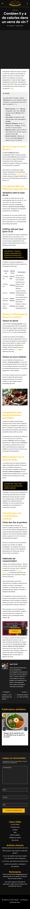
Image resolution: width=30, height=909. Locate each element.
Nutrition (15, 10)
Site (4, 805)
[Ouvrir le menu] (27, 3)
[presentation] (15, 721)
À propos (15, 830)
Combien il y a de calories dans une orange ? (7, 696)
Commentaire (7, 768)
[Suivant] (25, 729)
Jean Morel (11, 25)
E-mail (5, 797)
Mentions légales (15, 835)
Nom (5, 790)
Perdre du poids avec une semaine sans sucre (15, 848)
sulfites (17, 349)
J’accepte (15, 631)
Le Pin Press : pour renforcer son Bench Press (15, 861)
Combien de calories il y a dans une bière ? (22, 696)
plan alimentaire (20, 174)
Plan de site (15, 840)
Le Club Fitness (15, 824)
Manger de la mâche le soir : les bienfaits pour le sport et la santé (14, 735)
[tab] (13, 746)
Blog (15, 832)
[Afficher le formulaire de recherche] (2, 3)
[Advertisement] (15, 51)
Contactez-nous (15, 827)
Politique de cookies (15, 627)
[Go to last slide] (4, 729)
